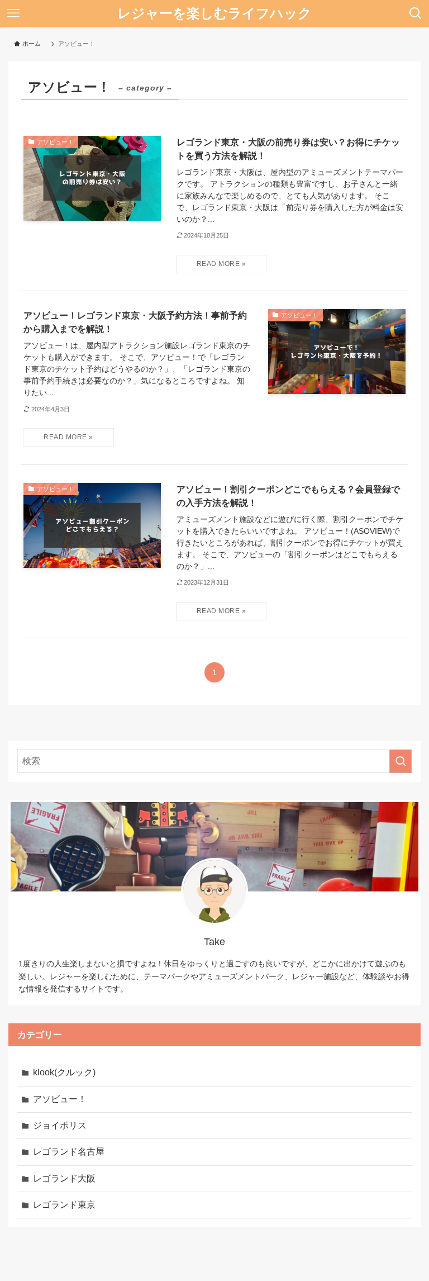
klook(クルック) (64, 1072)
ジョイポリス (60, 1125)
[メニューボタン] (13, 13)
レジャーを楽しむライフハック (214, 13)
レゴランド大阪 (64, 1178)
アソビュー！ (60, 1099)
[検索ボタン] (415, 13)
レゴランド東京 (64, 1204)
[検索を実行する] (400, 761)
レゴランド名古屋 (68, 1151)
